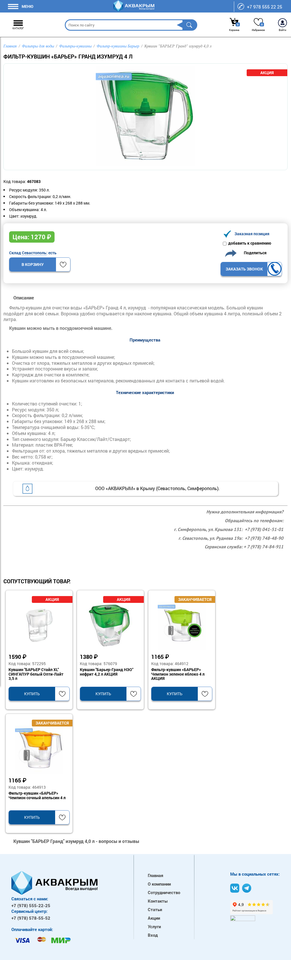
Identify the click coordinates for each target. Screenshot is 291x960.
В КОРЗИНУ (33, 264)
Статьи (155, 909)
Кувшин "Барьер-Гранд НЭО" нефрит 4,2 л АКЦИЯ (106, 671)
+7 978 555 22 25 (264, 7)
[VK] (234, 888)
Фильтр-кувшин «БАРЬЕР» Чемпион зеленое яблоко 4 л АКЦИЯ (178, 674)
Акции (154, 918)
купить (32, 693)
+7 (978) (30, 905)
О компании (159, 884)
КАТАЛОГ (18, 28)
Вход (153, 935)
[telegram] (246, 888)
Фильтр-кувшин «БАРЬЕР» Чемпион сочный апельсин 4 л (37, 795)
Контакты (158, 901)
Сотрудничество (164, 892)
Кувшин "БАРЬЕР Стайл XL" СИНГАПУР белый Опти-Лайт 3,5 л (36, 674)
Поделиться (254, 252)
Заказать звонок (244, 269)
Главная (155, 875)
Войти (282, 30)
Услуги (154, 926)
